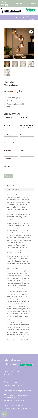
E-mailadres (8, 166)
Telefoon (7, 158)
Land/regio (8, 135)
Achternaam (24, 117)
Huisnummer (9, 143)
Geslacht (7, 125)
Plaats (22, 151)
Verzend (8, 176)
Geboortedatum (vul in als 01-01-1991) (26, 126)
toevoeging (23, 143)
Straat (22, 135)
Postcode (7, 151)
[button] (31, 32)
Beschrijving (11, 186)
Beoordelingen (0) (13, 189)
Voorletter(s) (8, 117)
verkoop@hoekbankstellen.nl (13, 385)
